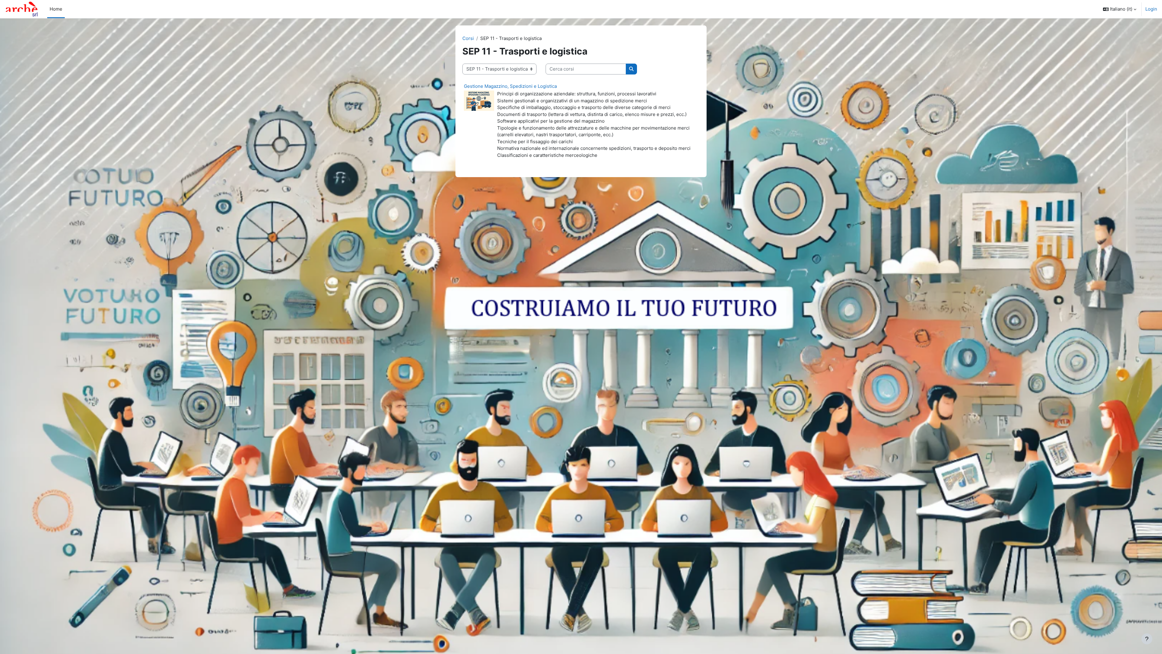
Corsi (468, 38)
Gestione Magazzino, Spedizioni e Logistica (510, 86)
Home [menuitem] (56, 9)
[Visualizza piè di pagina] (1146, 638)
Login (1151, 9)
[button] (1119, 9)
